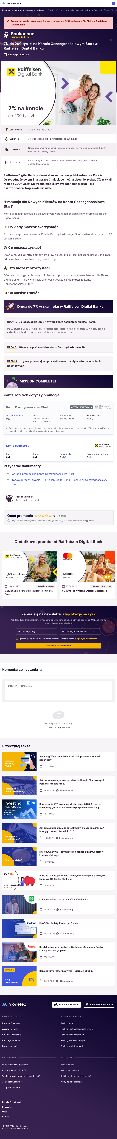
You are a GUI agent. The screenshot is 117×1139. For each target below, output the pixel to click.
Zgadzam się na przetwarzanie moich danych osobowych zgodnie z (58, 639)
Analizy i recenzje (10, 1029)
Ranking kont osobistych (72, 1034)
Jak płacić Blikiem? (11, 1087)
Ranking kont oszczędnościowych (77, 1029)
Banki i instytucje (10, 1046)
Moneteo (6, 10)
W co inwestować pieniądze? (15, 1064)
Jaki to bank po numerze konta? (76, 1076)
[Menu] (113, 3)
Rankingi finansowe (11, 1023)
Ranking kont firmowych (72, 1046)
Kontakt (5, 1116)
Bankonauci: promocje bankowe (29, 10)
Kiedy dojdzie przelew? (71, 1081)
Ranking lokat (67, 1023)
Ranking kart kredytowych (73, 1040)
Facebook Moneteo (69, 1004)
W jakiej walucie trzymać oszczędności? (21, 1076)
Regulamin (7, 1107)
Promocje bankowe (11, 1040)
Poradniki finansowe (11, 1034)
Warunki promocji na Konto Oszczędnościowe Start (43, 473)
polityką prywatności (87, 639)
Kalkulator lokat (68, 1064)
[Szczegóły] (93, 419)
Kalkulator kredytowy (71, 1070)
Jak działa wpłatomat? (12, 1081)
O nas (4, 1112)
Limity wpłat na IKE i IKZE (14, 1070)
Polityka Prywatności (11, 1102)
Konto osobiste (16, 445)
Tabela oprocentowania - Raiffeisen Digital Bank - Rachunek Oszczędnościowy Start (59, 482)
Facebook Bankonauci (101, 1004)
